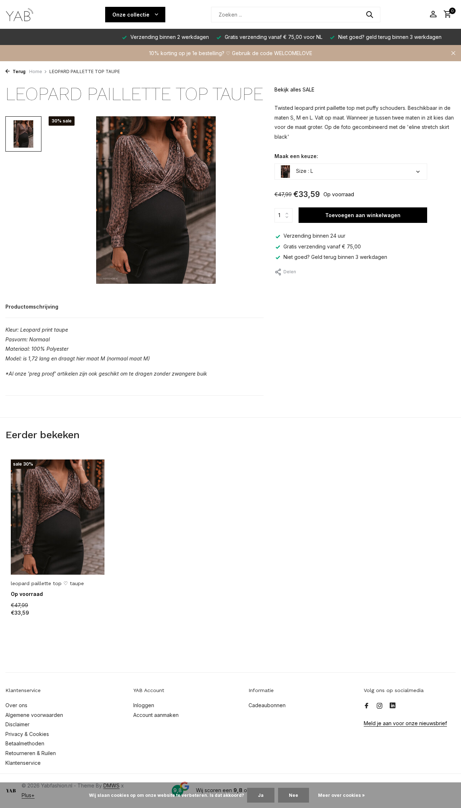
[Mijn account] (433, 14)
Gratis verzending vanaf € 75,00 (322, 246)
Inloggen (143, 705)
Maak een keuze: (296, 156)
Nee (293, 795)
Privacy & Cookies (27, 734)
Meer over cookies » (341, 795)
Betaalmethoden (24, 743)
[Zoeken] (369, 14)
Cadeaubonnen (267, 705)
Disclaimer (17, 724)
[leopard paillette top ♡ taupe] (57, 516)
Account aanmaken (156, 715)
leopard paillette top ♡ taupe (47, 583)
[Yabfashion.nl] (32, 14)
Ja (261, 795)
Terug (19, 71)
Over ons (16, 705)
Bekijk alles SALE (294, 89)
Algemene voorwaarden (34, 715)
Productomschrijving (31, 307)
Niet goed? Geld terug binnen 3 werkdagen (335, 257)
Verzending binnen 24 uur (314, 236)
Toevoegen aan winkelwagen (362, 215)
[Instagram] (379, 706)
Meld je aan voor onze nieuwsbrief (405, 723)
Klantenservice (23, 763)
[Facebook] (367, 706)
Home (35, 71)
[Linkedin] (392, 706)
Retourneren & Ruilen (30, 753)
